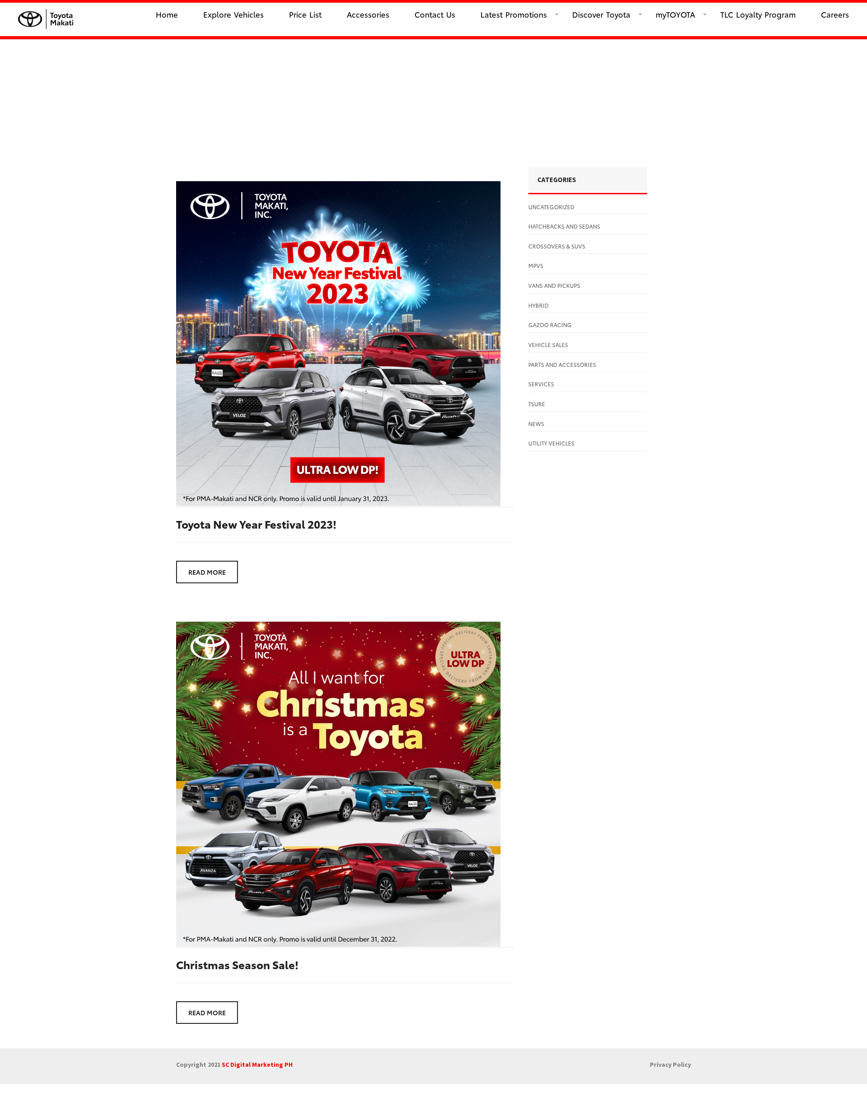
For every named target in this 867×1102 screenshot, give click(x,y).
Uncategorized (551, 207)
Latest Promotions (513, 14)
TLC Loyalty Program (758, 14)
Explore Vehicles (233, 14)
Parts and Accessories (562, 364)
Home (167, 14)
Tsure (536, 404)
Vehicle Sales (548, 344)
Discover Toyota (601, 14)
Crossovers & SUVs (556, 246)
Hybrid (538, 305)
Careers (835, 14)
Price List (305, 14)
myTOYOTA (675, 14)
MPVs (535, 265)
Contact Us (435, 14)
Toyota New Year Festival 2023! (256, 523)
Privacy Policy (670, 1064)
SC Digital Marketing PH (257, 1064)
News (536, 423)
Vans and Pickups (554, 285)
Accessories (368, 14)
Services (541, 384)
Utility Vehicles (551, 443)
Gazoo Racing (550, 324)
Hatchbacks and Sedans (564, 226)
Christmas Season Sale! (237, 964)
